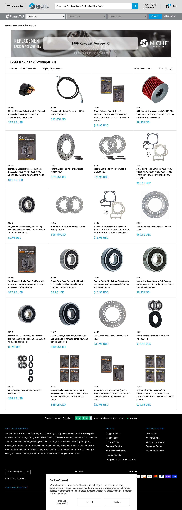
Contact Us (151, 433)
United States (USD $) (16, 472)
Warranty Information (156, 442)
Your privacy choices (115, 450)
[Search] (135, 6)
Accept (89, 502)
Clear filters (170, 16)
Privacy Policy (60, 493)
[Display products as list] (171, 69)
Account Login (153, 438)
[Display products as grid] (167, 69)
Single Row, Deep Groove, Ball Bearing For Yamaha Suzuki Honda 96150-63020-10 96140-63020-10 (27, 229)
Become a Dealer (154, 446)
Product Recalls (113, 455)
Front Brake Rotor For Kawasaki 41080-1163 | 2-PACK (68, 228)
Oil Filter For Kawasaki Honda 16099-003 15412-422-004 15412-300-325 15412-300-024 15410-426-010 (155, 114)
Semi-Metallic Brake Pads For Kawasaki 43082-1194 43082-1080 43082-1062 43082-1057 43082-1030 (26, 284)
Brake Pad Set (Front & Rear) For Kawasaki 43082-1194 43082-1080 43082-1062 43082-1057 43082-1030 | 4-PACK (154, 395)
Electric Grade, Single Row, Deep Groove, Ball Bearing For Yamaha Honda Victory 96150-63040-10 (112, 284)
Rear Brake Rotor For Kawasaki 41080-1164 (153, 228)
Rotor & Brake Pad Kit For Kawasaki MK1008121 (67, 170)
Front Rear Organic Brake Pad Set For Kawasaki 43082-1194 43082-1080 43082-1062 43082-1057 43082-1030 (26, 172)
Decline (117, 502)
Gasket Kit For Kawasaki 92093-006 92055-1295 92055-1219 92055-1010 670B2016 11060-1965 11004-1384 (112, 229)
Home (7, 25)
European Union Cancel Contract (121, 459)
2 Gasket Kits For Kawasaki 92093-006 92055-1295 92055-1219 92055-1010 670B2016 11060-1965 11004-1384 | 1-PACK (154, 173)
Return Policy (112, 438)
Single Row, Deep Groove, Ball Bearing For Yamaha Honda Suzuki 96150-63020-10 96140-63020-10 (155, 284)
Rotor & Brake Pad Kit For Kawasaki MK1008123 (110, 170)
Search (155, 16)
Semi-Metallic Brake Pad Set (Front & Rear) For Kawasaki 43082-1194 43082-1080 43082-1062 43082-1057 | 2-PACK (112, 395)
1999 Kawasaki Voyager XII (24, 25)
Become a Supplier (155, 450)
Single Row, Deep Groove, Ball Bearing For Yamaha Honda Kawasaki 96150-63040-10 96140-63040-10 (68, 284)
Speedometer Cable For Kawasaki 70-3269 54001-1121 (67, 112)
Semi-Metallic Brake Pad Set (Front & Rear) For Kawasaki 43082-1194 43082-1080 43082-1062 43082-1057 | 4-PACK (69, 395)
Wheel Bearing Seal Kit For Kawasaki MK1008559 (24, 392)
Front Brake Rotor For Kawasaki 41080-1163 (111, 337)
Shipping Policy (113, 433)
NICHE (10, 107)
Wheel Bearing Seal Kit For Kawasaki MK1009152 (152, 337)
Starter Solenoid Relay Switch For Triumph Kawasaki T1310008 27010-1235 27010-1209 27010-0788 (26, 114)
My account (149, 7)
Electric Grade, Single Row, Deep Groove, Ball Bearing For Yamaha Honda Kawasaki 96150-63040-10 (69, 339)
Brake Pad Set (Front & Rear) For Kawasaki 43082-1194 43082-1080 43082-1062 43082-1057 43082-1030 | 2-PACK (112, 116)
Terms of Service (114, 446)
